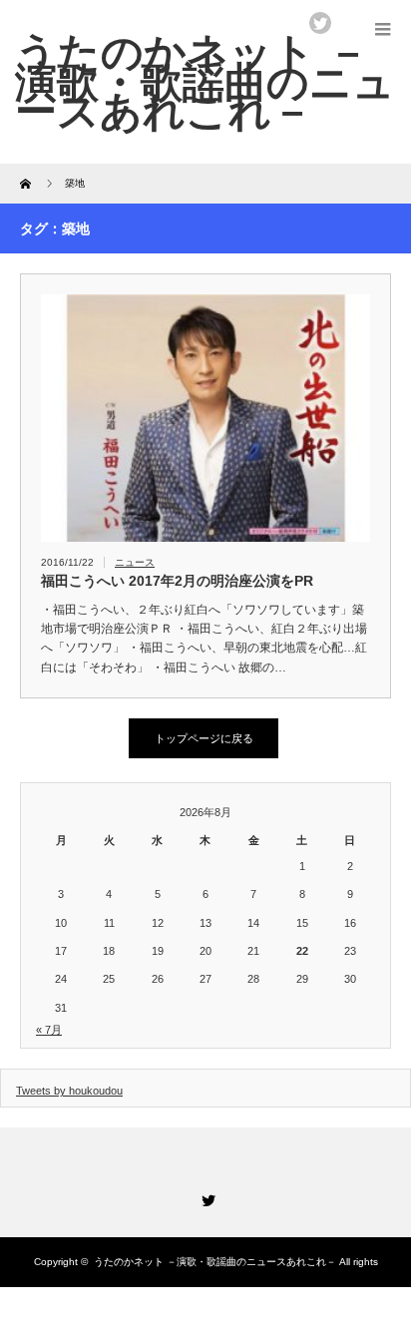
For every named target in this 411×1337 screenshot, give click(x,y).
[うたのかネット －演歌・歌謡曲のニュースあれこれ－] (205, 82)
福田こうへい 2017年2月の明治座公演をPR (177, 581)
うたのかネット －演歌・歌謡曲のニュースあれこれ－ (215, 1261)
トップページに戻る (204, 738)
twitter (320, 23)
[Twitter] (205, 1197)
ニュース (135, 562)
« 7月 (49, 1030)
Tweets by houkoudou (69, 1091)
